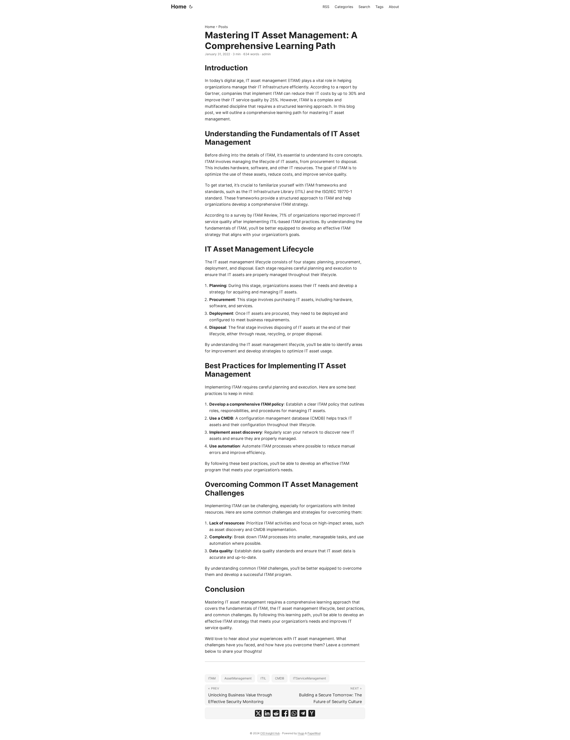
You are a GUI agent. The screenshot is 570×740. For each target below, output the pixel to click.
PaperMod (313, 733)
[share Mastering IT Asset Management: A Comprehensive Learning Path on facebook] (285, 713)
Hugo (301, 733)
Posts (223, 26)
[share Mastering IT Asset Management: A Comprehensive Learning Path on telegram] (302, 713)
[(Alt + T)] (190, 6)
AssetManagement (238, 678)
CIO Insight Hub (270, 733)
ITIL (263, 678)
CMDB (279, 678)
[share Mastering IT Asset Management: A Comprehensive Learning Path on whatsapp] (294, 713)
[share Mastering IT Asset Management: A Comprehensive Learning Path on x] (258, 713)
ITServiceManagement (309, 678)
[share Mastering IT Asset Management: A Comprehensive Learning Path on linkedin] (267, 713)
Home (178, 6)
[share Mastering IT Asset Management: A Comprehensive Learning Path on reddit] (276, 713)
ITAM (212, 678)
